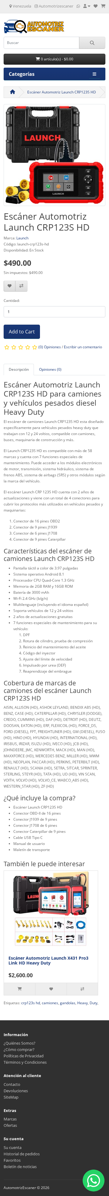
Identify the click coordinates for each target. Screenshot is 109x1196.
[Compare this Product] (21, 286)
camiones (50, 1002)
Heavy (82, 1002)
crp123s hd (30, 1002)
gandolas (67, 1002)
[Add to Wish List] (9, 286)
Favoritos (12, 1160)
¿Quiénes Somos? (19, 1043)
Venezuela (21, 6)
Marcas (10, 1119)
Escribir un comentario (83, 347)
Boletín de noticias (20, 1166)
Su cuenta (12, 1147)
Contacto (12, 1084)
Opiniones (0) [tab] (50, 369)
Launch (22, 238)
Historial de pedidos (22, 1154)
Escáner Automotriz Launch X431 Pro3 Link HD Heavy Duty (48, 960)
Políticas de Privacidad (24, 1056)
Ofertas (10, 1125)
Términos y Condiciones (25, 1062)
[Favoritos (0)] (95, 6)
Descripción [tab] (19, 369)
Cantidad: (12, 300)
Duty (93, 1002)
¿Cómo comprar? (19, 1049)
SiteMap (11, 1097)
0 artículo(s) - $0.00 (56, 59)
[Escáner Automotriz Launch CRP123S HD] (54, 157)
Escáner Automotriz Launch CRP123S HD (61, 92)
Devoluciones (16, 1090)
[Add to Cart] (19, 989)
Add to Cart (22, 331)
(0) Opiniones (49, 347)
